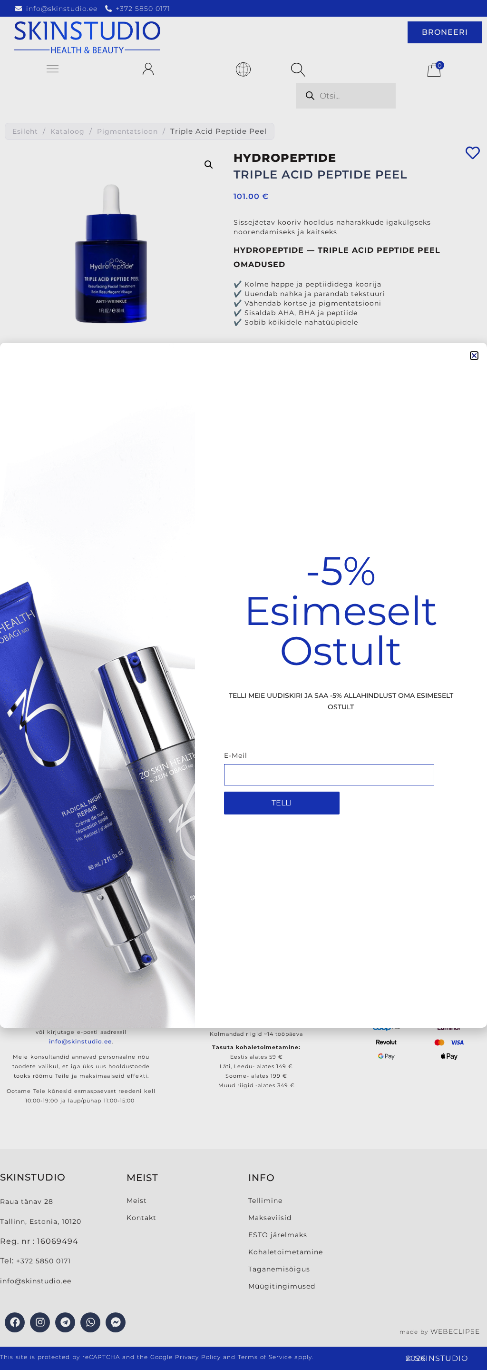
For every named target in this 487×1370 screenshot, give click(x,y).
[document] (243, 685)
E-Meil (235, 756)
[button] (474, 355)
